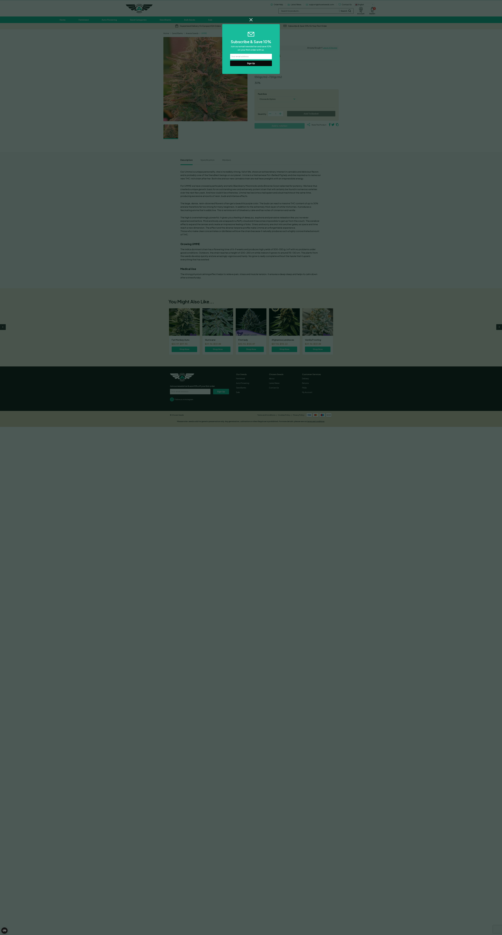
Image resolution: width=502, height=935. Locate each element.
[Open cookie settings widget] (4, 930)
